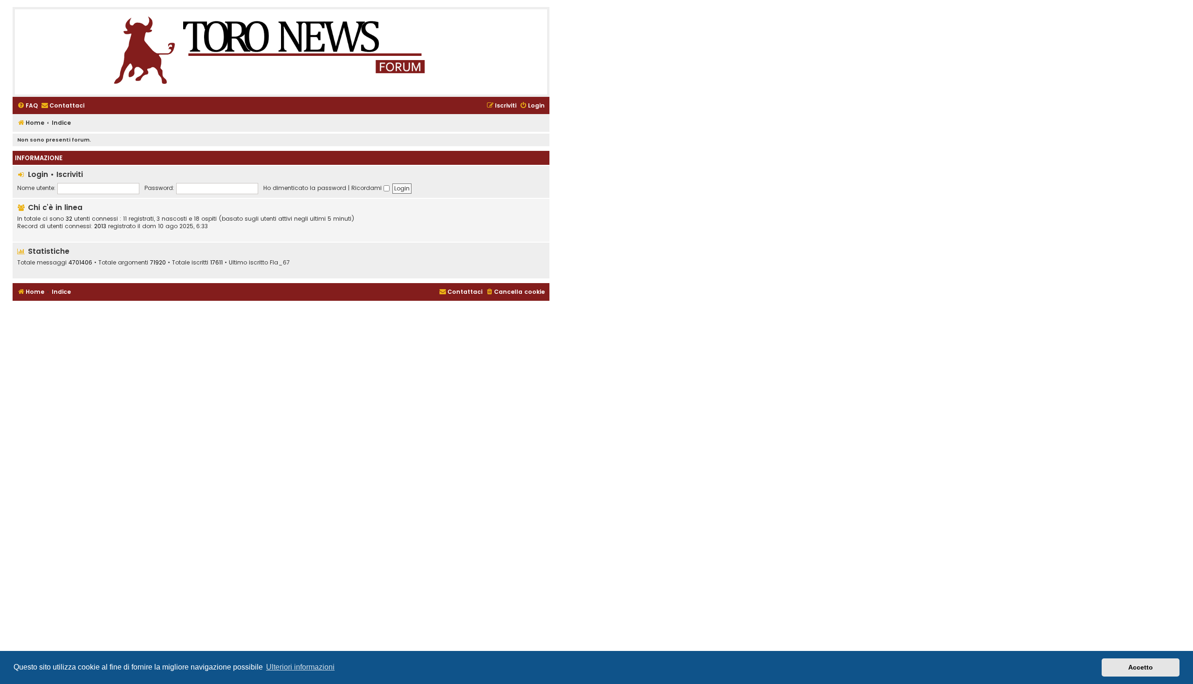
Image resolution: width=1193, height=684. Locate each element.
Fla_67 (280, 262)
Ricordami (367, 188)
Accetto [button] (1140, 667)
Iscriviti (69, 174)
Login (38, 174)
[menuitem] (27, 106)
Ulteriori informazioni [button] (300, 667)
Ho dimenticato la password (304, 188)
